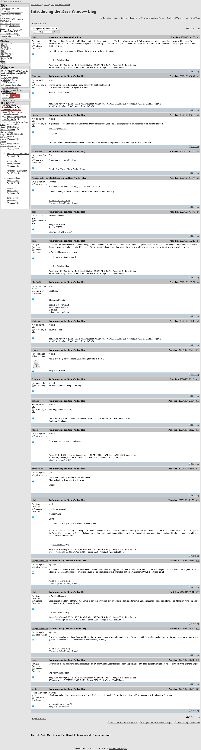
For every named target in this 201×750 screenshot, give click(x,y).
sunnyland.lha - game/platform (13, 179)
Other (46, 4)
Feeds (2, 6)
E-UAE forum (8, 95)
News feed (5, 9)
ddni (34, 212)
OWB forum (7, 107)
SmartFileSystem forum (12, 112)
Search (3, 142)
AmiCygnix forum (10, 78)
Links (2, 28)
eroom (35, 350)
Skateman (36, 76)
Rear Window (124, 41)
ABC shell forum (9, 80)
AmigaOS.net (6, 43)
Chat (2, 16)
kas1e (34, 689)
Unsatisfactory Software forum (15, 122)
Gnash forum (8, 97)
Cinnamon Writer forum (12, 85)
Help (2, 134)
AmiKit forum (8, 83)
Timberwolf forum (10, 115)
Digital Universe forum (12, 90)
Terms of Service (7, 129)
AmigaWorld (6, 58)
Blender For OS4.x (57, 169)
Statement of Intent (8, 127)
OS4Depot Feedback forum (14, 73)
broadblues (37, 151)
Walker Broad (79, 169)
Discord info (5, 23)
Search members (7, 147)
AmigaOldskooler (40, 178)
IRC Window (6, 21)
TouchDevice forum (11, 117)
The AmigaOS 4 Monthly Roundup (64, 203)
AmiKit (3, 51)
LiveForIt (36, 282)
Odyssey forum (9, 105)
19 (197, 28)
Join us (52, 704)
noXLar (35, 401)
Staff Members (6, 132)
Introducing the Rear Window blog (63, 11)
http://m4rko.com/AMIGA (60, 460)
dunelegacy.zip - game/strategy (14, 199)
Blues (69, 169)
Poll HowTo (5, 137)
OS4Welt (4, 38)
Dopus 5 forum (9, 92)
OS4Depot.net (6, 33)
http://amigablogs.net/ (58, 128)
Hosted (3, 65)
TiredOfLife (37, 469)
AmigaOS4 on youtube (59, 707)
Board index (36, 4)
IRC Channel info (7, 19)
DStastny (36, 379)
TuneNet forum (9, 119)
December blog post (60, 664)
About (2, 124)
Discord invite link (8, 26)
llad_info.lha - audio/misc (18, 153)
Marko (35, 430)
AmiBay (4, 53)
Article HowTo (6, 139)
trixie (34, 37)
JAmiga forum (8, 102)
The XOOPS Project (118, 748)
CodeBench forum (10, 87)
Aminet (3, 46)
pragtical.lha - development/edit (14, 162)
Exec (2, 60)
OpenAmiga (5, 36)
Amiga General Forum (60, 4)
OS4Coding (5, 55)
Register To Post (39, 23)
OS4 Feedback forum (11, 70)
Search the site (6, 144)
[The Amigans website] (10, 1)
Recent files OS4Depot (10, 14)
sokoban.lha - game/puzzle (12, 189)
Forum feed (5, 11)
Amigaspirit (5, 48)
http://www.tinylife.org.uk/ (60, 232)
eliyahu (35, 115)
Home (2, 4)
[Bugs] (16, 33)
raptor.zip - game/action (17, 171)
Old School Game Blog (59, 200)
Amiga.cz (4, 63)
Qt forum (6, 110)
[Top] (194, 70)
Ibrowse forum (8, 100)
